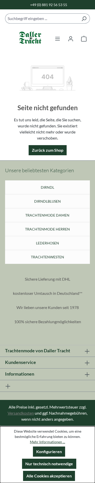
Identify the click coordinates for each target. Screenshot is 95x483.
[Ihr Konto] (71, 38)
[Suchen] (84, 18)
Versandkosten (21, 413)
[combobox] (41, 18)
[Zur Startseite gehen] (25, 38)
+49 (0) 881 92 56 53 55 (48, 5)
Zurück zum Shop (47, 150)
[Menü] (57, 38)
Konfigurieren (49, 451)
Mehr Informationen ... (47, 442)
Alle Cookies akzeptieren (49, 475)
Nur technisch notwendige (49, 463)
